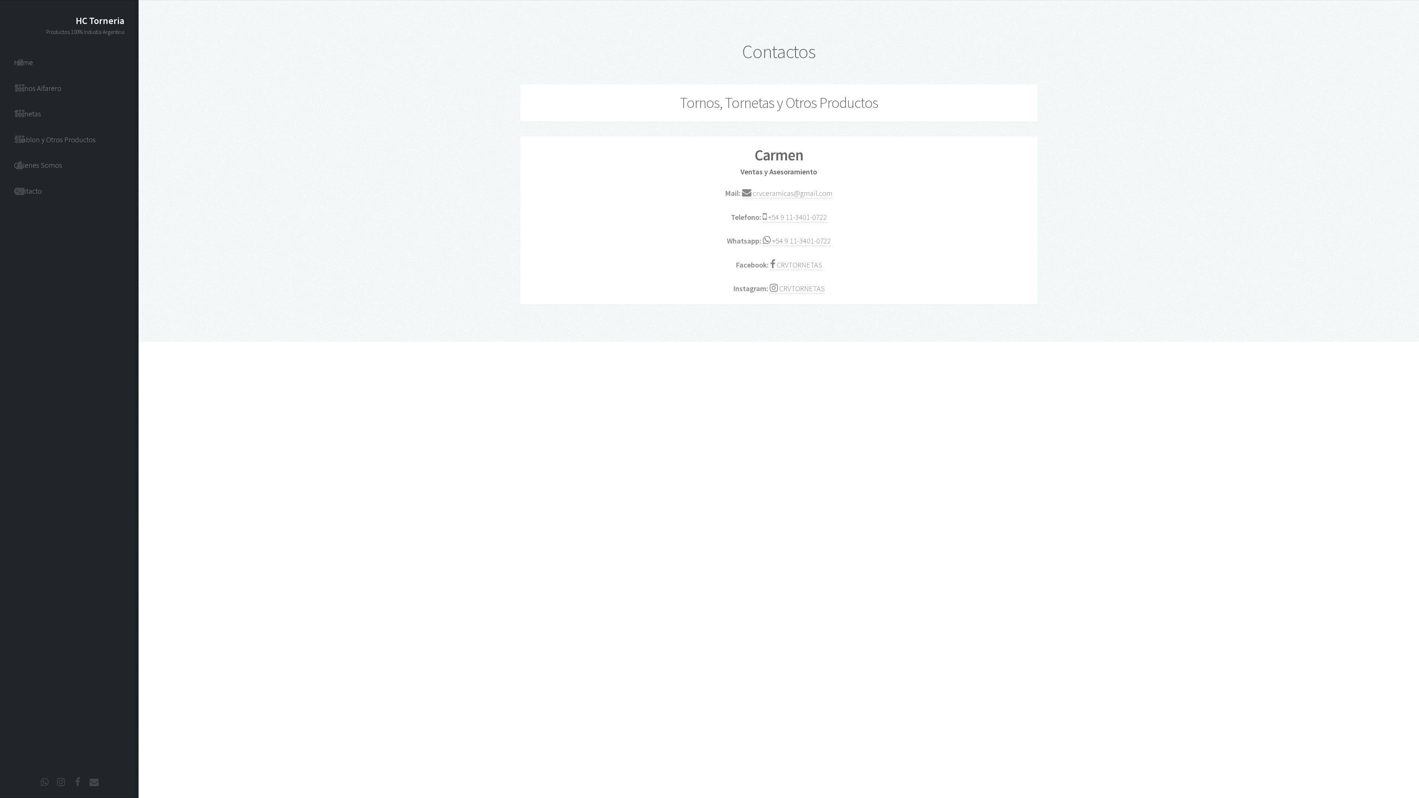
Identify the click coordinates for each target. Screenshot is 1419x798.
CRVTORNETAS (798, 265)
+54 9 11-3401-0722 (797, 217)
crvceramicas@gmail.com (792, 193)
